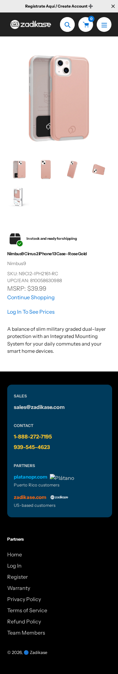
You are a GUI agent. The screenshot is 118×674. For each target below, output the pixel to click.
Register (17, 576)
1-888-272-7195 (33, 436)
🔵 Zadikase (35, 652)
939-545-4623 (32, 447)
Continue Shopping (31, 297)
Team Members (26, 632)
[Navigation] (104, 24)
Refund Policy (24, 621)
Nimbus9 (16, 263)
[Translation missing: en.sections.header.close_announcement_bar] (113, 6)
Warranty (18, 588)
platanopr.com (30, 477)
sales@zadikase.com (39, 407)
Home (14, 554)
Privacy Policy (24, 599)
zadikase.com (30, 497)
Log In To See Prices (31, 311)
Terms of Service (27, 610)
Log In (14, 565)
